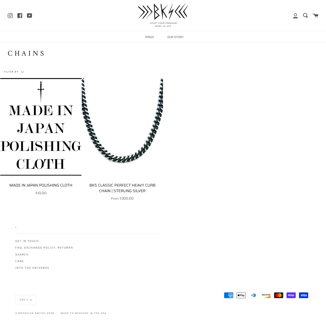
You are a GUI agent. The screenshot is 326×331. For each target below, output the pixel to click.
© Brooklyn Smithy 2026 (35, 313)
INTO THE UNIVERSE (32, 268)
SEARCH (22, 254)
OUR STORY (175, 37)
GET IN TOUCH (27, 241)
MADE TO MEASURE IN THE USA (83, 313)
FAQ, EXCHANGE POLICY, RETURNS (44, 248)
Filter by (12, 71)
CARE (19, 261)
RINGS (149, 37)
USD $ (24, 299)
